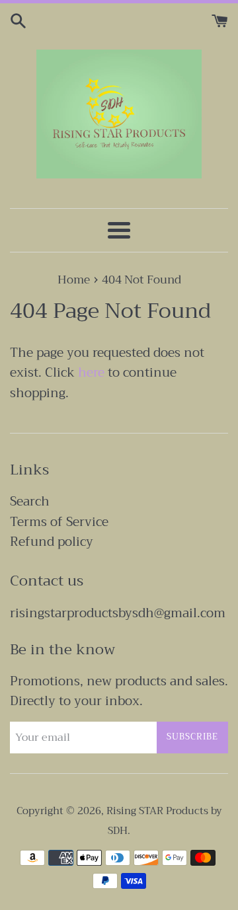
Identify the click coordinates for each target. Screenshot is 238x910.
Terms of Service (59, 522)
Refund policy (51, 541)
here (91, 372)
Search (30, 501)
